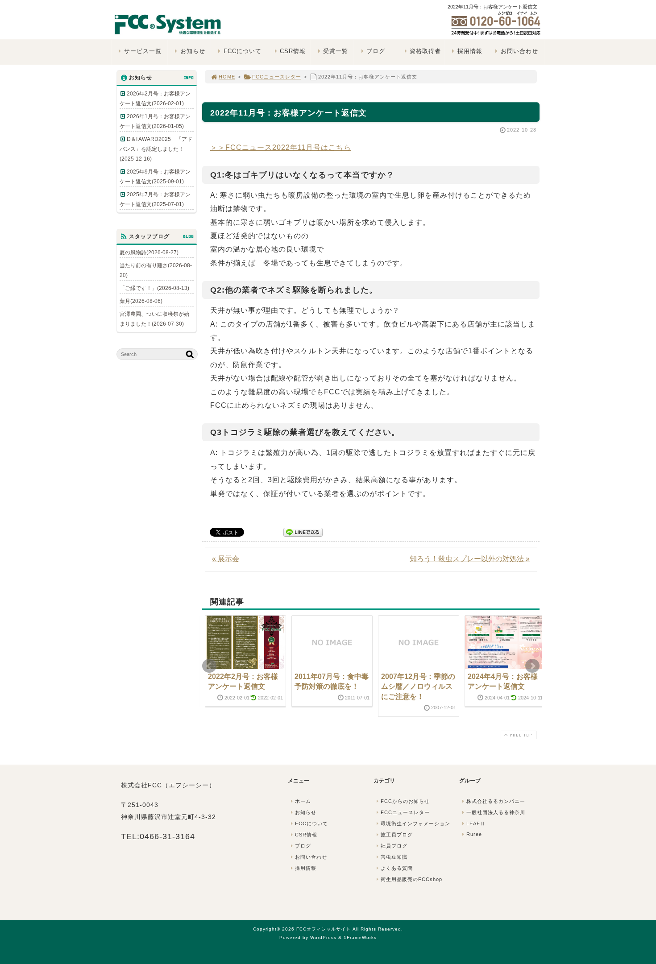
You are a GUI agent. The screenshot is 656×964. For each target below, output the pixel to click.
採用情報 (469, 51)
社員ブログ (394, 845)
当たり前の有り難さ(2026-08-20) (156, 270)
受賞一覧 (335, 51)
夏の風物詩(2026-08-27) (149, 252)
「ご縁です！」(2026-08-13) (154, 288)
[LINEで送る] (303, 531)
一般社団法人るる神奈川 (495, 812)
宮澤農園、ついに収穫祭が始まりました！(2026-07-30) (154, 319)
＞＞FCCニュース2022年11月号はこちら (280, 147)
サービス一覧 (143, 51)
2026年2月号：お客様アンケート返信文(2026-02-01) (155, 99)
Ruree (474, 834)
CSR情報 (293, 51)
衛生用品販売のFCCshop (411, 879)
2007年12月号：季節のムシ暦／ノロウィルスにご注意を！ (418, 686)
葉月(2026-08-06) (141, 301)
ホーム (303, 801)
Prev (209, 666)
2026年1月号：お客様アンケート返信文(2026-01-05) (155, 121)
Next (532, 666)
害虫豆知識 (394, 857)
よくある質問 (397, 868)
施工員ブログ (397, 834)
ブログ (375, 51)
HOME (227, 76)
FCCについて (243, 51)
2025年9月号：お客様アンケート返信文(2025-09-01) (155, 177)
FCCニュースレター (276, 76)
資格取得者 (425, 51)
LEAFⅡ (476, 823)
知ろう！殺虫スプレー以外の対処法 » (470, 559)
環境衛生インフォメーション (415, 823)
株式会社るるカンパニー (495, 801)
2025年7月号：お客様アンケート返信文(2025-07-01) (155, 199)
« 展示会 (225, 559)
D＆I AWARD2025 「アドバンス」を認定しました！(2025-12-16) (156, 149)
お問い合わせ (519, 51)
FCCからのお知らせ (405, 801)
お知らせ (192, 51)
